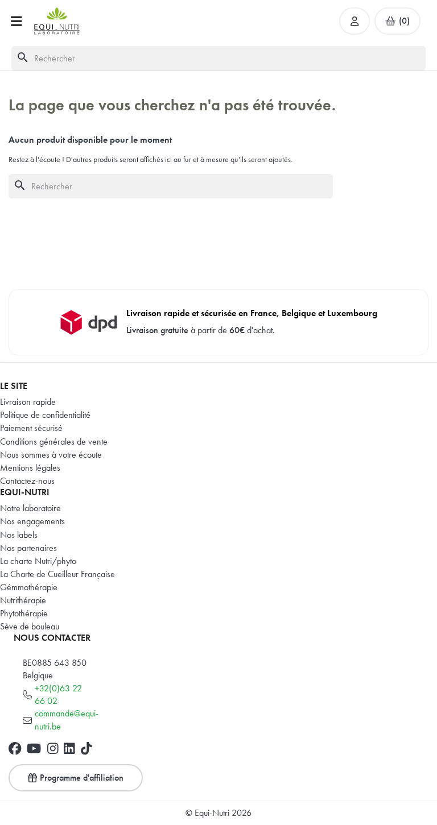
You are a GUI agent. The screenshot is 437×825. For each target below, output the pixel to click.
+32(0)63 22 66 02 (58, 694)
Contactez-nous (27, 481)
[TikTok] (86, 748)
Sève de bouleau (29, 626)
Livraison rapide (28, 402)
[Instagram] (53, 748)
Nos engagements (32, 521)
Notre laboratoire (30, 508)
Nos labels (19, 535)
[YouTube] (34, 748)
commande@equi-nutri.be (66, 719)
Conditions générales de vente (54, 441)
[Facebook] (15, 748)
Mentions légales (30, 468)
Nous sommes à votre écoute (51, 455)
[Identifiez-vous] (354, 21)
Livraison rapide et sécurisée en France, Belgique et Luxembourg (251, 313)
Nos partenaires (28, 548)
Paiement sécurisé (31, 428)
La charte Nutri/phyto (38, 561)
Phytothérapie (24, 613)
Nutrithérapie (23, 600)
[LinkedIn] (69, 748)
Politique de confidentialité (45, 415)
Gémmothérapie (28, 587)
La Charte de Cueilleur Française (57, 574)
